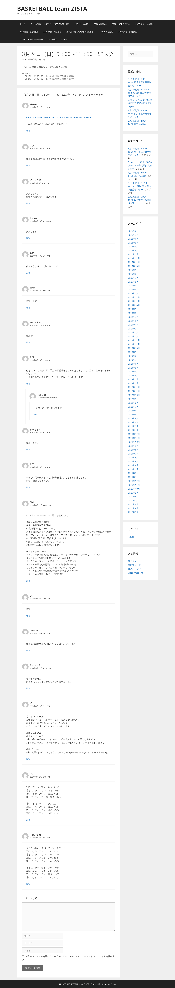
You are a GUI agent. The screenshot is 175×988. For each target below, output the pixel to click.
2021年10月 (134, 441)
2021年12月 (134, 434)
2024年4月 (133, 324)
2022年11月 (134, 391)
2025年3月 (133, 289)
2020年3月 (133, 512)
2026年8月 (133, 230)
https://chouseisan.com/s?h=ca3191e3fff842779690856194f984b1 (60, 117)
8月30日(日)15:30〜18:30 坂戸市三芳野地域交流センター (139, 113)
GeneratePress (109, 984)
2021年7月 (133, 453)
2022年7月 (133, 406)
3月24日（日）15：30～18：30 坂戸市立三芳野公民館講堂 (49, 79)
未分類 (27, 73)
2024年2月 (133, 332)
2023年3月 (133, 375)
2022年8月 (133, 402)
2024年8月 (133, 313)
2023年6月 (133, 363)
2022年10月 (134, 395)
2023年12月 (134, 340)
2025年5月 (133, 281)
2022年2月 (133, 426)
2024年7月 (133, 316)
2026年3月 (133, 250)
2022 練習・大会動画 (144, 24)
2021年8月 (133, 449)
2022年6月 (133, 410)
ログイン (132, 561)
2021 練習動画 (106, 31)
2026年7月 (133, 234)
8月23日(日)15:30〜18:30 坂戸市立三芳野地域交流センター (139, 200)
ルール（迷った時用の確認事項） (80, 31)
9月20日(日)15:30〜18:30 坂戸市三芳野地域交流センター (139, 82)
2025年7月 (133, 277)
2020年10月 (134, 488)
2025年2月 (133, 293)
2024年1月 (133, 336)
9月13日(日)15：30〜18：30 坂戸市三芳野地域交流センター (139, 92)
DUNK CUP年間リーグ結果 (31, 39)
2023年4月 (133, 371)
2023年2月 (133, 379)
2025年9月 (133, 269)
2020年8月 (133, 496)
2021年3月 (133, 469)
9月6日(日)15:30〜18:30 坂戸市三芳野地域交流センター (140, 103)
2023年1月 (133, 383)
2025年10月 (134, 266)
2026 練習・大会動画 (57, 39)
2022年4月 (133, 418)
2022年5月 (133, 414)
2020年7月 (133, 500)
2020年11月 (134, 484)
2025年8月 (133, 273)
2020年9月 (133, 492)
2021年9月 (133, 445)
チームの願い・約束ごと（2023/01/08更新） (50, 24)
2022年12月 (134, 387)
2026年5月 (133, 242)
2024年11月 (134, 301)
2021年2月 (133, 473)
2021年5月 (133, 461)
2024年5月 (133, 320)
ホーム (22, 24)
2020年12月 (134, 480)
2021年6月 (133, 457)
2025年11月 (134, 262)
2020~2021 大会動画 (121, 24)
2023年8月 (133, 355)
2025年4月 (133, 285)
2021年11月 (134, 438)
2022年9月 (133, 398)
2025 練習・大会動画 (52, 31)
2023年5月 (133, 367)
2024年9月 (133, 309)
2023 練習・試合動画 (127, 31)
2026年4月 (133, 246)
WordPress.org (135, 572)
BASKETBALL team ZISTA (52, 8)
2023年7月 (133, 359)
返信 (28, 130)
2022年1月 (133, 430)
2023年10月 (134, 348)
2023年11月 (134, 344)
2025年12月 (134, 258)
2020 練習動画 (100, 24)
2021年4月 (133, 465)
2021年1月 (133, 477)
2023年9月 (133, 352)
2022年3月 (133, 422)
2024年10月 (134, 305)
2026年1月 (133, 254)
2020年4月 (133, 508)
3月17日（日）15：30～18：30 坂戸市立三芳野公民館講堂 (49, 76)
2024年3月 (133, 328)
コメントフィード (136, 568)
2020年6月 (133, 504)
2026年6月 (133, 238)
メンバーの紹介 (82, 24)
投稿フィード (134, 564)
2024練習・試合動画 (29, 31)
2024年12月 (134, 297)
